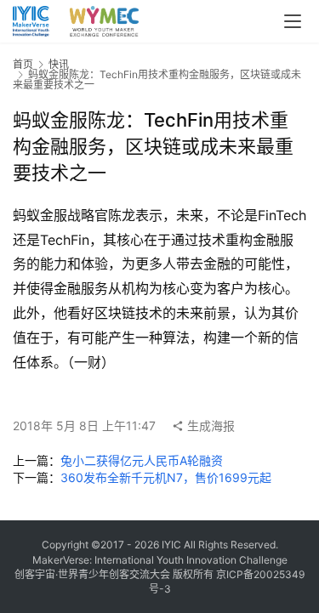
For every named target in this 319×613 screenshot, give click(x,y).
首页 (23, 64)
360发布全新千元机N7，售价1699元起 (165, 477)
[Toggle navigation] (292, 21)
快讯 (58, 64)
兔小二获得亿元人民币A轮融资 (141, 460)
